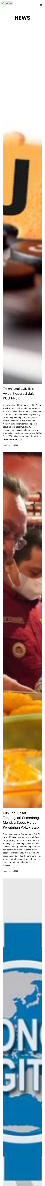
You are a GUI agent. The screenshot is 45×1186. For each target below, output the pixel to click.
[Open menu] (40, 5)
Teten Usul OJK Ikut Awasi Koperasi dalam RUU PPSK (20, 393)
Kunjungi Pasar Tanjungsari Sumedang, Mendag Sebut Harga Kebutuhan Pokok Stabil (21, 820)
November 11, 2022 (10, 445)
